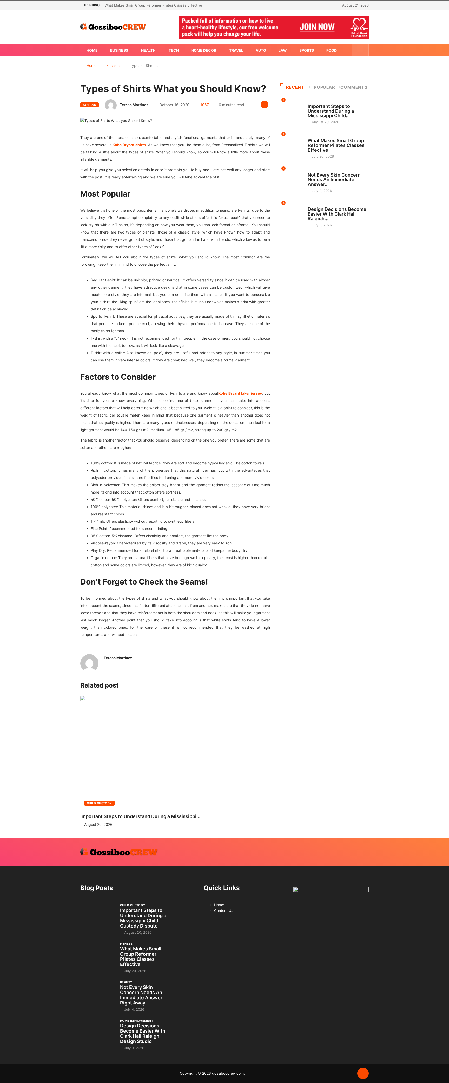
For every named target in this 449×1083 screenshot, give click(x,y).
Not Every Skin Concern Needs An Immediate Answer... (334, 179)
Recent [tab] (295, 87)
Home (92, 50)
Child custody (99, 803)
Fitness (314, 136)
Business (119, 50)
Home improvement (324, 204)
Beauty (314, 170)
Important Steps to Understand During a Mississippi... (140, 816)
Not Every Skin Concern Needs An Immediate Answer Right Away (141, 995)
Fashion (113, 65)
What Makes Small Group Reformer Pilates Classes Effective (153, 5)
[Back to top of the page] (363, 1074)
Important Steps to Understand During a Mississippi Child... (331, 110)
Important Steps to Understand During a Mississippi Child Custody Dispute (143, 918)
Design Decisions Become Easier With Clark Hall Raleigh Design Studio (142, 1033)
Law (283, 50)
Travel (236, 50)
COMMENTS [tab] (353, 87)
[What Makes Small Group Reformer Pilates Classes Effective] (97, 954)
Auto (261, 50)
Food (331, 50)
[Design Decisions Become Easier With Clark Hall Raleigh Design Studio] (97, 1031)
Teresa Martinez (134, 104)
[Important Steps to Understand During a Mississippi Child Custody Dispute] (97, 916)
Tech (174, 50)
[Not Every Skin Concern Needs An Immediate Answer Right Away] (97, 993)
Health (148, 50)
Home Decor (203, 50)
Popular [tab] (324, 87)
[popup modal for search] (360, 50)
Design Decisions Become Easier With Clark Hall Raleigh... (337, 213)
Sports (306, 50)
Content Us (223, 910)
